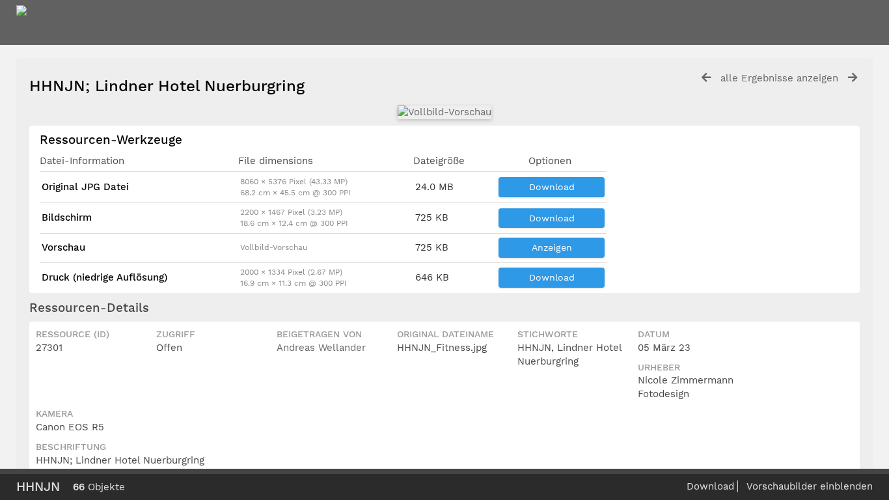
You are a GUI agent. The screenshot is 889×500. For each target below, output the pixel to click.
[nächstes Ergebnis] (852, 77)
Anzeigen (552, 247)
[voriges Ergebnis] (706, 77)
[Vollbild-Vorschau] (444, 112)
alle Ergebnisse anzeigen (779, 78)
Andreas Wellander (321, 348)
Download (552, 187)
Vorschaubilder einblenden (809, 486)
